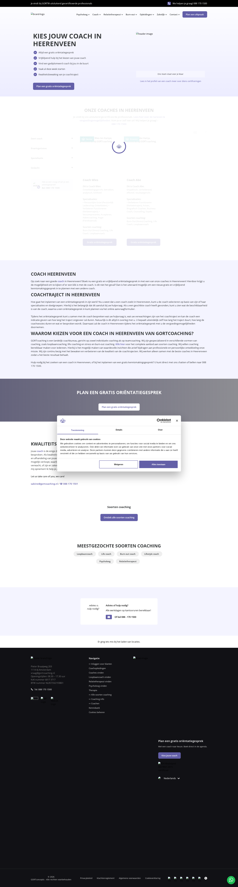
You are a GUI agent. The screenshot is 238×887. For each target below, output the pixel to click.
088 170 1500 (200, 3)
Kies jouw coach (169, 755)
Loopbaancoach (85, 554)
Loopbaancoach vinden (100, 677)
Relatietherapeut (112, 14)
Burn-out (130, 14)
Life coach (106, 554)
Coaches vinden (96, 672)
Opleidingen (146, 14)
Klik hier (120, 344)
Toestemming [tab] (77, 430)
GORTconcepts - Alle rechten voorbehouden (51, 879)
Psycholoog (81, 14)
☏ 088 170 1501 (69, 483)
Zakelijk (161, 14)
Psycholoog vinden (98, 685)
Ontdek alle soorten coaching (119, 517)
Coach (95, 14)
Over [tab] (160, 430)
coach (61, 281)
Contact (174, 14)
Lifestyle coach (151, 554)
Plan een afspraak (195, 14)
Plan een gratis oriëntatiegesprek (53, 86)
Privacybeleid (86, 878)
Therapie (93, 690)
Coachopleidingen (97, 668)
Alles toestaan (158, 464)
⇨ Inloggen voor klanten (100, 663)
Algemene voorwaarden (130, 878)
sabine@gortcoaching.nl (44, 483)
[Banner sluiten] (177, 421)
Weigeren (118, 464)
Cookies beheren (97, 712)
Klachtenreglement (105, 878)
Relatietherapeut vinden (100, 681)
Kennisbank (94, 707)
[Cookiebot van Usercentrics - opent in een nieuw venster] (159, 421)
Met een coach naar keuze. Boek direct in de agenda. (182, 746)
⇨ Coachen (94, 703)
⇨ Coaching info (96, 699)
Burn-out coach (128, 554)
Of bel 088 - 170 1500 (125, 616)
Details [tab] (119, 430)
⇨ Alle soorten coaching (100, 694)
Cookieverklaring (152, 878)
